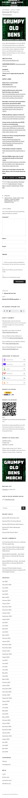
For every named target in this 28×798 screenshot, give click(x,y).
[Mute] (19, 177)
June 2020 (5, 707)
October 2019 (6, 733)
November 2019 (6, 729)
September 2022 (7, 654)
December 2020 (6, 688)
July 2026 (5, 581)
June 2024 (5, 588)
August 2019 (5, 739)
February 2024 (6, 600)
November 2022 (6, 647)
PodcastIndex (14, 199)
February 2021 (6, 682)
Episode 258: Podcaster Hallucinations (12, 524)
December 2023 (6, 606)
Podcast (7, 195)
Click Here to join (9, 499)
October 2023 (6, 613)
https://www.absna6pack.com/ (10, 60)
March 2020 (5, 717)
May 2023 (5, 628)
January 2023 (6, 641)
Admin (18, 9)
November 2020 (6, 692)
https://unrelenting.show (16, 338)
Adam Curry (17, 198)
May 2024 (5, 591)
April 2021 (5, 676)
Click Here (5, 489)
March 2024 (5, 597)
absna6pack (8, 198)
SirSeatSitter (9, 202)
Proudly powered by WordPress (10, 794)
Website (4, 254)
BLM (22, 198)
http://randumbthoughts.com (10, 349)
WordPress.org (6, 783)
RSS (3, 187)
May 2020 (5, 711)
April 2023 (5, 632)
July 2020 (5, 704)
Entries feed (5, 777)
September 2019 (7, 736)
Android (8, 185)
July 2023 (5, 622)
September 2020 (7, 698)
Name (4, 238)
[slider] (23, 177)
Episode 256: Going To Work (10, 532)
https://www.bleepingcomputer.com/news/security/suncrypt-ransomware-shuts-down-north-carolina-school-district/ (13, 96)
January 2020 (6, 723)
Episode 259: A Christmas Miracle (11, 521)
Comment (5, 217)
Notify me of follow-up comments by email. (12, 270)
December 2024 (6, 584)
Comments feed (6, 780)
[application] (14, 177)
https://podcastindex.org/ (9, 86)
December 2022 (6, 644)
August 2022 (5, 657)
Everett (7, 199)
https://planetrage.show (12, 343)
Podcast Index (15, 185)
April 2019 (5, 751)
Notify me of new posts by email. (11, 277)
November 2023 (6, 610)
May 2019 (5, 748)
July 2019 (4, 742)
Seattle (16, 200)
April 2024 (5, 594)
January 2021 (5, 685)
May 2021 (5, 673)
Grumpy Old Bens (12, 2)
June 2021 (5, 669)
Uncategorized (6, 764)
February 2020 (6, 720)
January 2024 (6, 603)
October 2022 (6, 651)
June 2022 (5, 663)
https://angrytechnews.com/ (10, 332)
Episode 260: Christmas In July (10, 518)
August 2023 (6, 619)
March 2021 (5, 679)
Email (21, 185)
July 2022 (5, 660)
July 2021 (4, 666)
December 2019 (6, 726)
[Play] (4, 177)
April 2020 (5, 714)
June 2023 (5, 625)
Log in (4, 774)
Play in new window (12, 182)
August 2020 (6, 701)
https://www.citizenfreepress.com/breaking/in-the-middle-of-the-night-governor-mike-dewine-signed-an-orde (14, 164)
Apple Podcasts (12, 184)
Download (21, 182)
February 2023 (6, 638)
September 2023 (7, 616)
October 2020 (6, 695)
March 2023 (5, 635)
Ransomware (9, 200)
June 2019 (5, 745)
